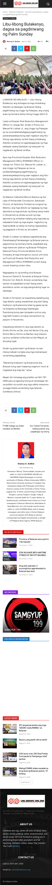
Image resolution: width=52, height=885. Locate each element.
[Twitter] (20, 48)
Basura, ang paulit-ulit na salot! (33, 740)
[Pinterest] (27, 48)
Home (5, 12)
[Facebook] (14, 48)
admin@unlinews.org (21, 869)
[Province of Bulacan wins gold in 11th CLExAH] (10, 543)
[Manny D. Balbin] (4, 41)
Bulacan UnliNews (16, 12)
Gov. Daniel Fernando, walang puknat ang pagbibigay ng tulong (39, 429)
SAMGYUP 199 (12, 629)
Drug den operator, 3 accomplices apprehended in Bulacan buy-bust (32, 568)
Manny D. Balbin (13, 41)
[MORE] (16, 846)
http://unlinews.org (26, 468)
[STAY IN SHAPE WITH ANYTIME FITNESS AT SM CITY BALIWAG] (10, 556)
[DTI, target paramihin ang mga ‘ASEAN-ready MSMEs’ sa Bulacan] (10, 729)
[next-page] (9, 579)
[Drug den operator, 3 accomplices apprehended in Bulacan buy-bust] (10, 569)
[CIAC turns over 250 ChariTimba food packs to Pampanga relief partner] (10, 757)
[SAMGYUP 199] (26, 615)
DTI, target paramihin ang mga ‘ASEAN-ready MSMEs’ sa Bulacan (32, 728)
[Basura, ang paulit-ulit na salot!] (10, 743)
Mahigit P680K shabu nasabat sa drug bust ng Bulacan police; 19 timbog (33, 771)
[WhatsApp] (33, 48)
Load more (25, 782)
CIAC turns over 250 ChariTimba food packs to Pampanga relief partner (33, 756)
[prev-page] (4, 579)
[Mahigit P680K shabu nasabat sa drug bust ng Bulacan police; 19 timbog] (10, 772)
